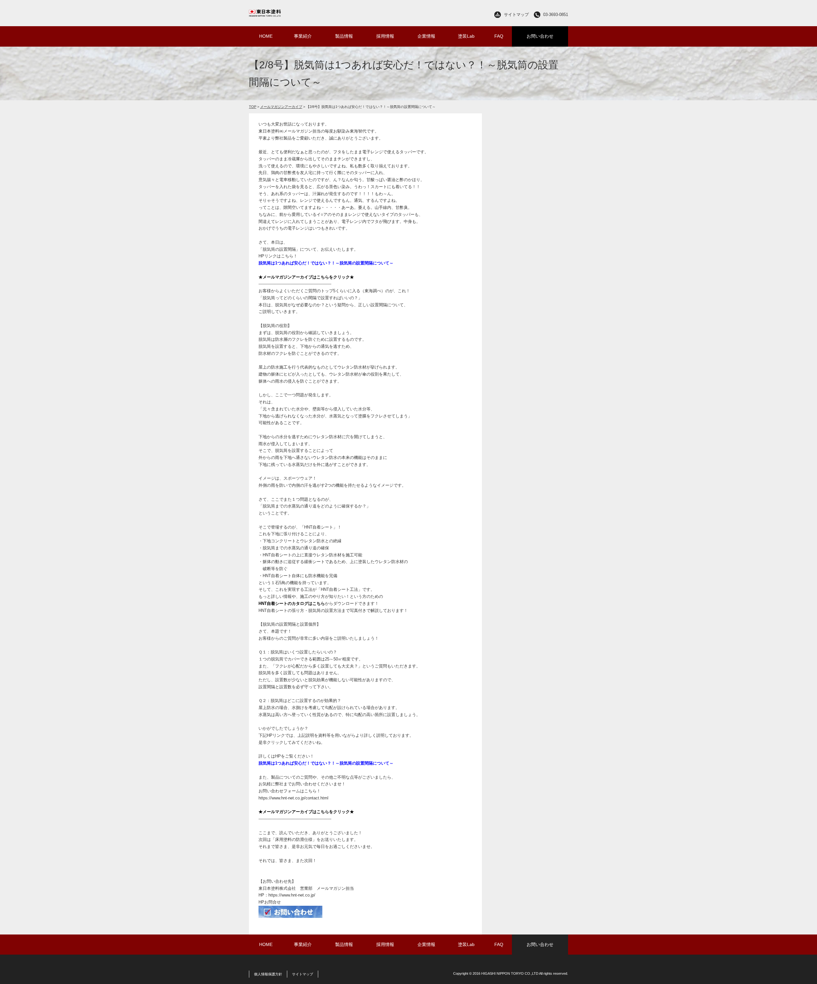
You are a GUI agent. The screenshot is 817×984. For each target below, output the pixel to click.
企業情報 (426, 36)
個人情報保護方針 (268, 974)
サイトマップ (516, 14)
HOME (266, 36)
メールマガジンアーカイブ (281, 107)
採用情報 (385, 36)
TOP (252, 107)
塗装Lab (466, 36)
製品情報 (344, 36)
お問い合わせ (540, 36)
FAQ (498, 36)
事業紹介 (303, 36)
